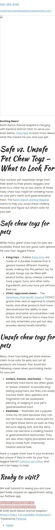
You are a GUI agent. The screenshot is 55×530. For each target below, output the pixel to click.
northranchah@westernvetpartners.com (25, 11)
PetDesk (21, 519)
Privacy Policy (8, 515)
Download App (23, 506)
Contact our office (31, 461)
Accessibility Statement (35, 515)
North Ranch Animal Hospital (31, 200)
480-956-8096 (9, 4)
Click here (22, 133)
